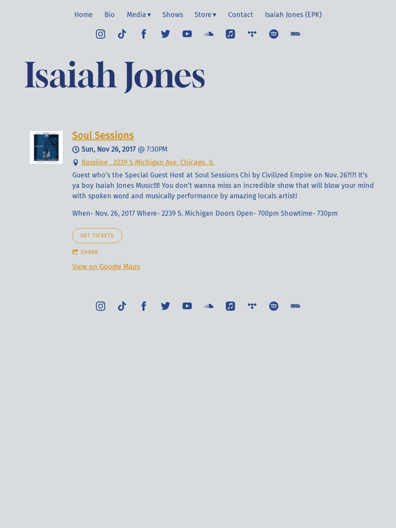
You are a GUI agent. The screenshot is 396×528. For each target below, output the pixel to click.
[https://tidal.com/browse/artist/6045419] (252, 34)
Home (83, 14)
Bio (109, 14)
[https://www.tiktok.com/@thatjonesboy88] (122, 34)
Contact (240, 14)
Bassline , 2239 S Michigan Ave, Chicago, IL (148, 162)
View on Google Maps (106, 266)
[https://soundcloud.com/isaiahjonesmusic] (208, 34)
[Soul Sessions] (46, 161)
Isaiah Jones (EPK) (293, 14)
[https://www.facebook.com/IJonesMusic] (143, 34)
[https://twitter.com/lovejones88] (165, 34)
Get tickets (97, 235)
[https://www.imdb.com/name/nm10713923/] (295, 34)
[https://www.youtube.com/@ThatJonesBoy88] (187, 34)
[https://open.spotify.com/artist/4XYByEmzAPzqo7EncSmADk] (273, 34)
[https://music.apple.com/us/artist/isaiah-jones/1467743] (230, 34)
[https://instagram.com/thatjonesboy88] (100, 34)
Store (203, 14)
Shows (172, 14)
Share (89, 252)
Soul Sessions (103, 135)
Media (136, 14)
